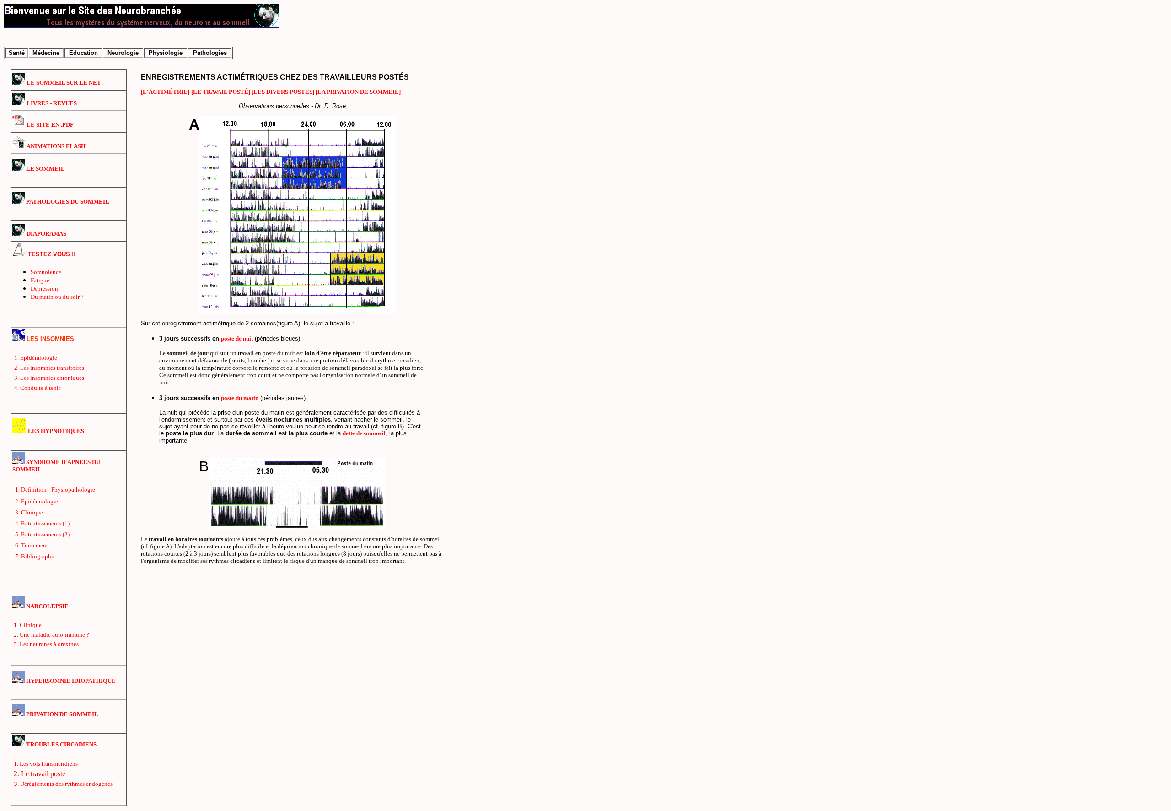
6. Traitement (31, 545)
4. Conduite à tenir (37, 387)
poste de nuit (237, 338)
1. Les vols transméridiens (46, 763)
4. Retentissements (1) (42, 523)
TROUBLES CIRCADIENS (61, 744)
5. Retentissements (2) (42, 534)
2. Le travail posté (39, 774)
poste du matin (239, 398)
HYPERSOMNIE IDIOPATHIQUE (70, 680)
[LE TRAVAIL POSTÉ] (221, 91)
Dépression (44, 288)
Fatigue (40, 280)
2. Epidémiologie (36, 501)
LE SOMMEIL (45, 168)
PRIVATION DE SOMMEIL (61, 714)
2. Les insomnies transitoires (49, 367)
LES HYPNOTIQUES (56, 430)
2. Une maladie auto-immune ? (51, 634)
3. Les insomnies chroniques (49, 377)
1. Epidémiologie (35, 357)
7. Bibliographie (35, 556)
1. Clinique (28, 625)
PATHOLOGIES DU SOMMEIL (67, 201)
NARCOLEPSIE (47, 606)
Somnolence (46, 272)
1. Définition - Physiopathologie (55, 489)
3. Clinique (29, 512)
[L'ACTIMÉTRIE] (165, 91)
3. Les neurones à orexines (46, 644)
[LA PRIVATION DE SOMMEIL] (358, 91)
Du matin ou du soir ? (57, 296)
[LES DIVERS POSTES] (284, 91)
